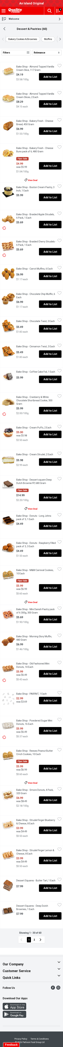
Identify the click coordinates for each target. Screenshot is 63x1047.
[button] (49, 11)
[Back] (4, 29)
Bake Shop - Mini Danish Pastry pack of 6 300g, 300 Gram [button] (36, 611)
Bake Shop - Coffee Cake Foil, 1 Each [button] (36, 371)
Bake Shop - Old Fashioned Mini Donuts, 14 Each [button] (36, 665)
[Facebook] (53, 988)
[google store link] (14, 1016)
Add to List (50, 76)
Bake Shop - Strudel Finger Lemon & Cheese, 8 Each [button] (36, 852)
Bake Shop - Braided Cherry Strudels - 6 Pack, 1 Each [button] (36, 243)
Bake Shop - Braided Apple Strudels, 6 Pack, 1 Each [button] (36, 216)
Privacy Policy (20, 1039)
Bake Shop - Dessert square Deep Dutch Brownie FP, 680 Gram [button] (36, 481)
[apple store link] (14, 1009)
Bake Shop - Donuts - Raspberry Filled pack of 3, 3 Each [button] (36, 545)
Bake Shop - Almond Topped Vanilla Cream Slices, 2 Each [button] (36, 95)
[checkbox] (59, 66)
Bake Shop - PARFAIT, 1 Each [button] (36, 693)
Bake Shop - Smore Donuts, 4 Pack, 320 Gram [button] (34, 792)
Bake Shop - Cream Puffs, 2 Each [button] (36, 427)
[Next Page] (41, 939)
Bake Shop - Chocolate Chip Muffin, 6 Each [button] (35, 296)
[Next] (59, 39)
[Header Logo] (15, 10)
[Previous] (4, 39)
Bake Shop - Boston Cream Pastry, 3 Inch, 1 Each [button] (35, 189)
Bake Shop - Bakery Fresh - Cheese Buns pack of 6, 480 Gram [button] (36, 150)
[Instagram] (58, 988)
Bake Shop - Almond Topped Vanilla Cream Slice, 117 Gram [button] (36, 68)
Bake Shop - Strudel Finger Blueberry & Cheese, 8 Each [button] (36, 822)
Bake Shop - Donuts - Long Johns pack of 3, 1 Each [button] (36, 517)
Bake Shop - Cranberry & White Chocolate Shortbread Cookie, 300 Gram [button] (34, 400)
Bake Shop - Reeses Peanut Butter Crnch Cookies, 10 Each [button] (36, 752)
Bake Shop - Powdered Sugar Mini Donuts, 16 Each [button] (36, 722)
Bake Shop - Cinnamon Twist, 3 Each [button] (36, 346)
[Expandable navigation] (3, 10)
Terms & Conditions (40, 1039)
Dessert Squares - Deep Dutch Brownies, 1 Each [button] (36, 907)
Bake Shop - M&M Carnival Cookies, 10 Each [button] (35, 572)
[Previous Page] (22, 939)
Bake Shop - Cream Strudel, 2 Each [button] (36, 454)
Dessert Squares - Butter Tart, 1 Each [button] (36, 880)
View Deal (32, 180)
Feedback (11, 1044)
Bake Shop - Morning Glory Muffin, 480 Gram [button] (34, 638)
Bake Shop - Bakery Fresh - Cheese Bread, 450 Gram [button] (36, 123)
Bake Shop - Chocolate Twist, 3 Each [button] (36, 321)
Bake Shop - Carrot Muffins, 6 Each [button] (36, 268)
